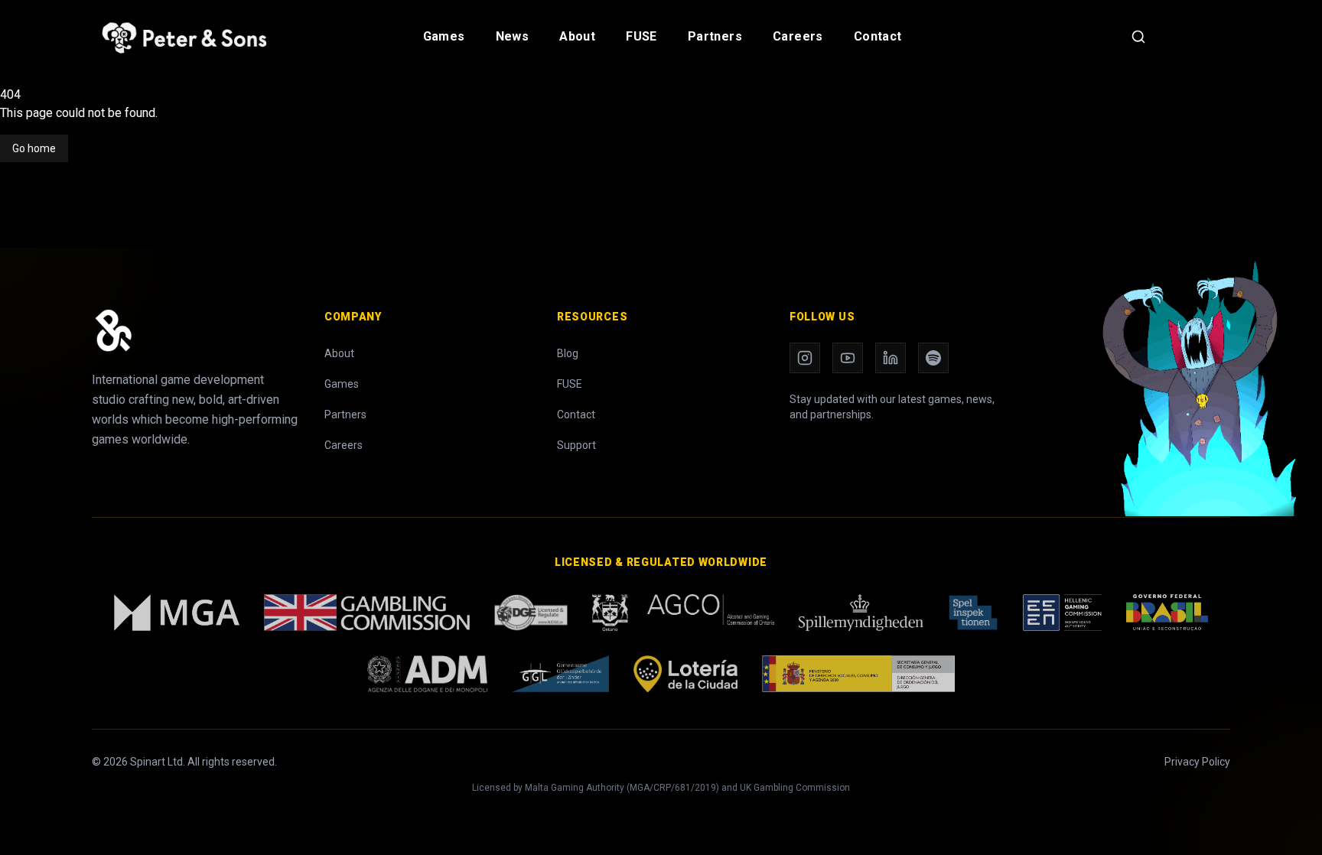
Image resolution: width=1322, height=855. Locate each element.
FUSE (641, 36)
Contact (878, 36)
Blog (567, 353)
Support (576, 445)
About (577, 36)
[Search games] (1138, 36)
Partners (715, 36)
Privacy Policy (1197, 762)
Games (444, 36)
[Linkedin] (890, 358)
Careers (798, 36)
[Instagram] (805, 358)
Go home (34, 148)
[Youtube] (847, 358)
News (512, 36)
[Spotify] (933, 358)
